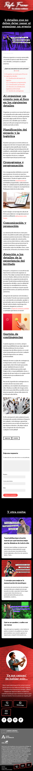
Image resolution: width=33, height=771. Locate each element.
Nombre (5, 474)
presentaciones (20, 180)
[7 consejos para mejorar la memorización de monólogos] (16, 568)
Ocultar (16, 70)
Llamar (7, 705)
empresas (7, 438)
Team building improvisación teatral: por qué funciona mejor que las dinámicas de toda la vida (16, 540)
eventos (16, 438)
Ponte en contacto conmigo (20, 308)
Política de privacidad (7, 769)
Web (4, 488)
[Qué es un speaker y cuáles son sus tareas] (16, 610)
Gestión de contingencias (15, 91)
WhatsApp (20, 705)
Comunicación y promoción (15, 84)
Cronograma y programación (16, 82)
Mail (6, 713)
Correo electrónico (8, 481)
